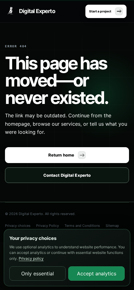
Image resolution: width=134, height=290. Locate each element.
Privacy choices (18, 225)
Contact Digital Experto (67, 175)
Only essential (37, 273)
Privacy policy (31, 258)
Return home (61, 154)
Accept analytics (96, 273)
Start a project (100, 11)
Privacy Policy (47, 225)
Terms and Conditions (82, 225)
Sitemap (112, 225)
